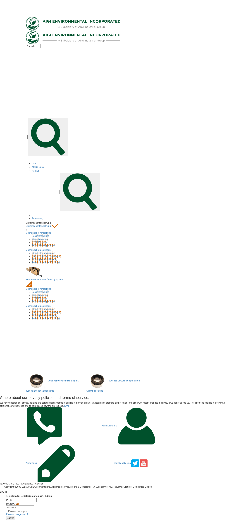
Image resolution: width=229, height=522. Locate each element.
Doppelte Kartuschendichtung (46, 256)
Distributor (14, 495)
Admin (48, 495)
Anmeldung (37, 218)
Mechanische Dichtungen (38, 305)
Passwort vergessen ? (17, 514)
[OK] (66, 405)
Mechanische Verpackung (38, 288)
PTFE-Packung (39, 242)
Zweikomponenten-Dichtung (46, 262)
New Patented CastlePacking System (44, 279)
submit (10, 517)
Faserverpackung (40, 235)
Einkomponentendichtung (38, 225)
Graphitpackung (40, 238)
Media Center (38, 166)
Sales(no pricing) (33, 495)
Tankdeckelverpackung (43, 245)
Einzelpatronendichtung (43, 252)
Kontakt (35, 170)
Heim (34, 163)
